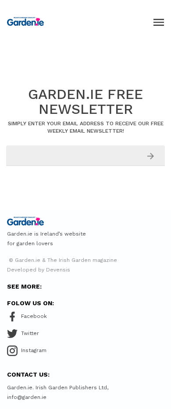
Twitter (30, 333)
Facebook (34, 316)
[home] (25, 21)
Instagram (33, 350)
